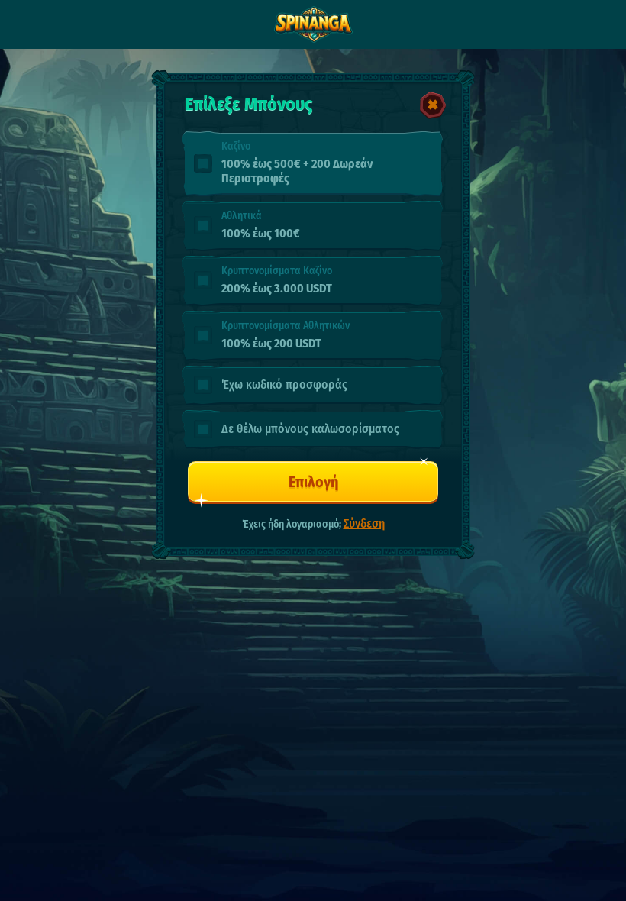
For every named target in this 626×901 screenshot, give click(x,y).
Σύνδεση (364, 524)
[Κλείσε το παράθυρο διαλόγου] (433, 105)
